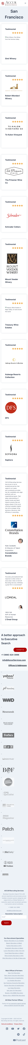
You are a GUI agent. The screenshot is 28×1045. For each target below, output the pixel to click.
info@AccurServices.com (14, 660)
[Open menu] (25, 3)
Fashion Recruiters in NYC (14, 945)
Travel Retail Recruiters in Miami (14, 953)
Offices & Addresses (17, 665)
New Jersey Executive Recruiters (14, 975)
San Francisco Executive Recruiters (14, 983)
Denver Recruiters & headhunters (14, 985)
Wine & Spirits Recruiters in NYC (14, 955)
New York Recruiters (14, 973)
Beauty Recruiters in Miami (14, 943)
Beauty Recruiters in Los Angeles (14, 940)
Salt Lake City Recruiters (14, 990)
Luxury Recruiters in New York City (14, 950)
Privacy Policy (18, 1024)
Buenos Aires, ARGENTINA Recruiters (14, 995)
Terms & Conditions (7, 1024)
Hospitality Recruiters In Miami (14, 948)
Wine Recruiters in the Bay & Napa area (14, 958)
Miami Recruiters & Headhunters (14, 978)
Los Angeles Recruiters (14, 980)
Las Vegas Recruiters (14, 988)
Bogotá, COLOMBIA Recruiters (14, 993)
